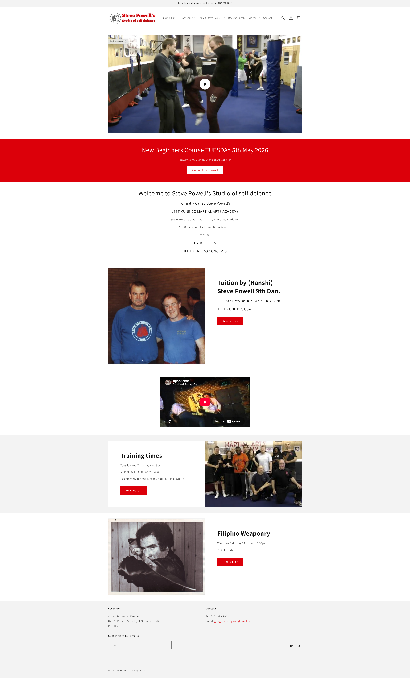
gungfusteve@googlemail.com (233, 621)
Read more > (230, 321)
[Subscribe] (167, 645)
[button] (170, 18)
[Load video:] (205, 84)
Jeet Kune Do (121, 670)
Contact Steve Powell (205, 170)
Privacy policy (138, 670)
